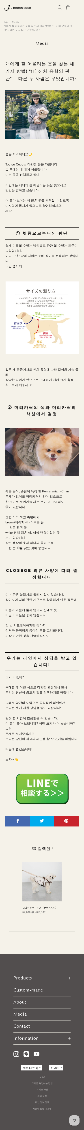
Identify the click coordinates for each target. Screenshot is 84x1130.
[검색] (60, 7)
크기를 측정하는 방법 (42, 1083)
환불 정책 (42, 1095)
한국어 (55, 1068)
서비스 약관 (42, 1089)
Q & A (42, 1076)
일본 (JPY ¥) (30, 1068)
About (19, 1002)
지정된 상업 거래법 (42, 1108)
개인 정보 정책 (42, 1102)
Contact (21, 1026)
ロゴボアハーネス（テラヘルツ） (40, 907)
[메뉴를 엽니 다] (77, 8)
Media (15, 22)
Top (6, 22)
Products (22, 978)
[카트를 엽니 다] (68, 7)
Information (26, 1038)
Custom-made (28, 990)
